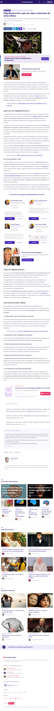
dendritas (45, 166)
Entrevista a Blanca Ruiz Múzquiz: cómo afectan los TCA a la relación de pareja (12, 550)
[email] (20, 28)
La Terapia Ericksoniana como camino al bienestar (13, 575)
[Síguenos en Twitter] (7, 698)
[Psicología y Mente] (27, 2)
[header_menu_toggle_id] (1, 2)
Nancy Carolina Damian (41, 201)
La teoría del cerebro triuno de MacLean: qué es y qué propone (47, 512)
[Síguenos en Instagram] (13, 698)
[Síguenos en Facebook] (5, 698)
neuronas (43, 293)
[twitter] (13, 28)
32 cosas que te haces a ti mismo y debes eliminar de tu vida (13, 611)
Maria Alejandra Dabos (17, 201)
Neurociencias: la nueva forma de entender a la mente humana (12, 490)
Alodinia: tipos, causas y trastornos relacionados (11, 636)
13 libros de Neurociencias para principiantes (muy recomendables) (20, 513)
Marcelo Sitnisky (15, 224)
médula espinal (37, 116)
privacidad (41, 707)
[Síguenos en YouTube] (16, 698)
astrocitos (37, 173)
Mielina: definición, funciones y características (29, 155)
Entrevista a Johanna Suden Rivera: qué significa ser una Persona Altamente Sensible (39, 576)
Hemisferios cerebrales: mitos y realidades (7, 511)
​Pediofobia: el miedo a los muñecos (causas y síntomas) (38, 611)
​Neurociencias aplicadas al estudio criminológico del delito (40, 490)
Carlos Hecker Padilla (40, 224)
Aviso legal (35, 707)
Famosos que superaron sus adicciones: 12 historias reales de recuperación (39, 550)
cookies (45, 707)
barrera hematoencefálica (13, 175)
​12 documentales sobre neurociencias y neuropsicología (33, 512)
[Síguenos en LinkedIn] (10, 698)
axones (38, 96)
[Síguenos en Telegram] (19, 698)
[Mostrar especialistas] (4, 647)
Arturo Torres (10, 23)
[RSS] (21, 698)
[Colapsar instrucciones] (48, 431)
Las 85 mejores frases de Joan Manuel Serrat (38, 636)
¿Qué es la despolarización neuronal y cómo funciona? (33, 331)
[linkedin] (17, 28)
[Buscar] (39, 2)
